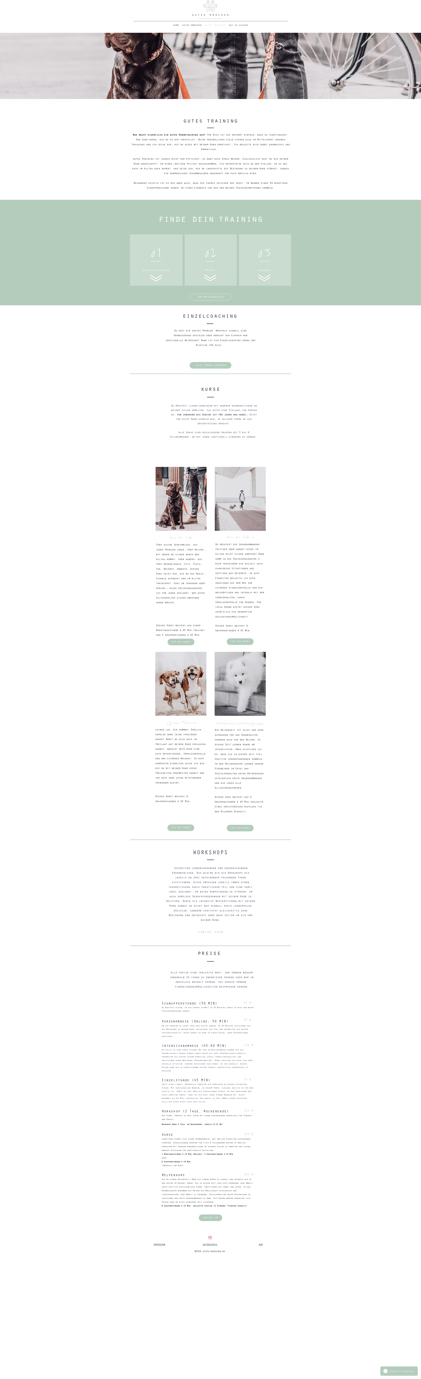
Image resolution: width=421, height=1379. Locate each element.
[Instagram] (210, 1237)
